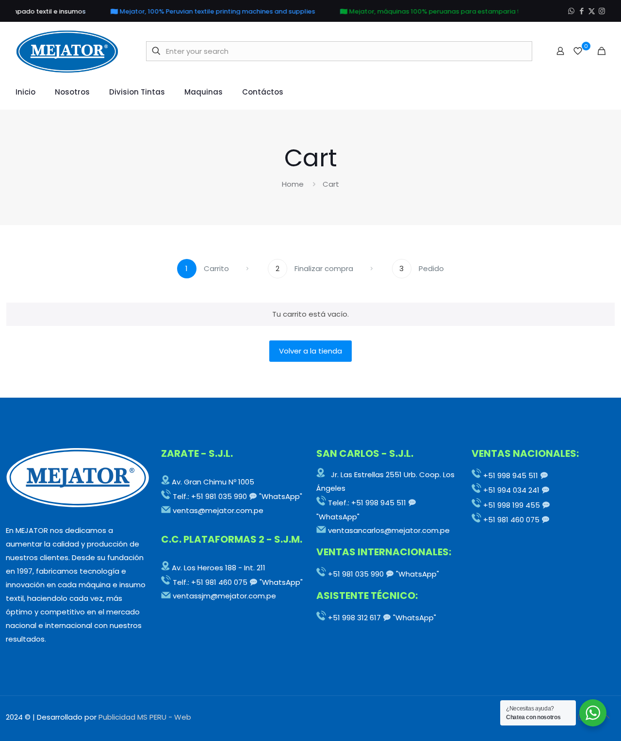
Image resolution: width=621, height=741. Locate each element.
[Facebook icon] (581, 11)
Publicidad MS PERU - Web (144, 717)
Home (293, 184)
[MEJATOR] (67, 51)
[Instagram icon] (601, 11)
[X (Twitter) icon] (591, 11)
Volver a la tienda (310, 351)
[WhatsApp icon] (571, 11)
